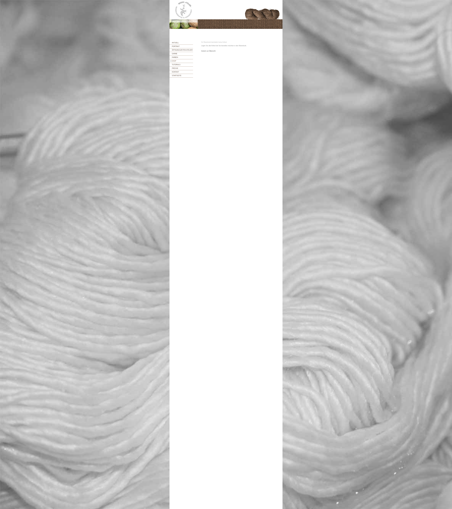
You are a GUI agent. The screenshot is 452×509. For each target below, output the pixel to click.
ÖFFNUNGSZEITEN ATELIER (182, 50)
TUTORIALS (176, 65)
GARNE (174, 54)
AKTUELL (175, 43)
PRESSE (175, 68)
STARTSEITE (176, 75)
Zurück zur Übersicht (208, 51)
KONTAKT (175, 72)
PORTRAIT (176, 46)
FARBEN (175, 57)
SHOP (174, 61)
